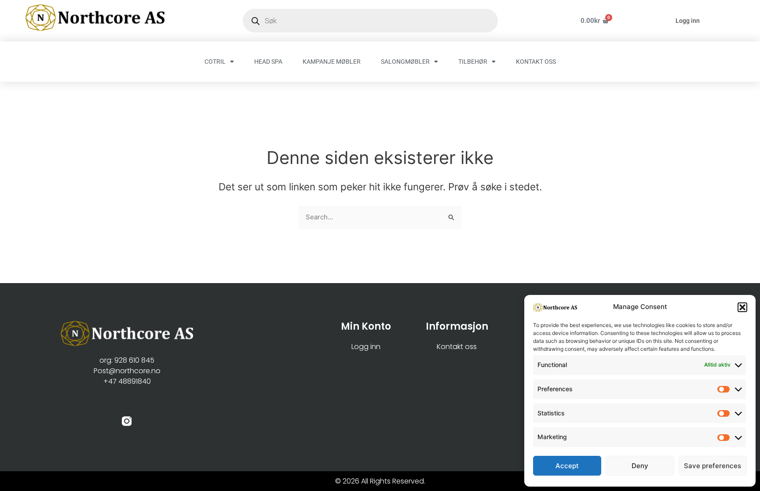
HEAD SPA (268, 61)
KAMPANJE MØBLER (332, 61)
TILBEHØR (472, 61)
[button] (742, 307)
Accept (567, 466)
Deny (640, 466)
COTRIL (215, 61)
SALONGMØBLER (405, 61)
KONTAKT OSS (536, 61)
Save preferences (712, 466)
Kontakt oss (457, 347)
